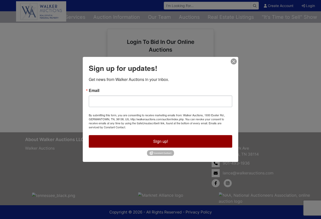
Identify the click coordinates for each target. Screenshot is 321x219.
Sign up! (160, 141)
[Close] (234, 61)
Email (94, 90)
